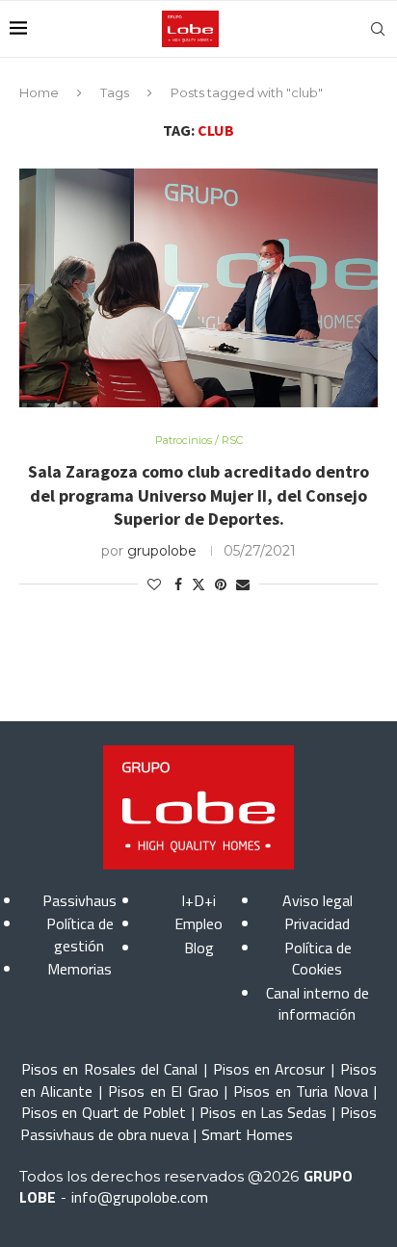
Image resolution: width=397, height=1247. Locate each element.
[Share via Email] (243, 584)
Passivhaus (79, 900)
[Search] (377, 29)
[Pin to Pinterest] (220, 584)
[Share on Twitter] (198, 584)
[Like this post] (154, 584)
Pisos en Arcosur (269, 1068)
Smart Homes (247, 1134)
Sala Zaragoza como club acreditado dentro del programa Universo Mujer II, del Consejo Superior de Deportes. (198, 495)
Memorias (79, 968)
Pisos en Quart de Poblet (103, 1112)
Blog (199, 947)
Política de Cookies (318, 958)
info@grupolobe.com (139, 1196)
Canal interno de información (317, 1003)
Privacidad (317, 923)
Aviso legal (317, 900)
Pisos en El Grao (163, 1091)
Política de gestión (80, 934)
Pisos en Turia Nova (300, 1091)
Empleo (198, 923)
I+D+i (198, 900)
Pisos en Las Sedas (263, 1112)
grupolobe (162, 550)
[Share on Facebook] (178, 584)
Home (39, 92)
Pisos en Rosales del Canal (109, 1068)
